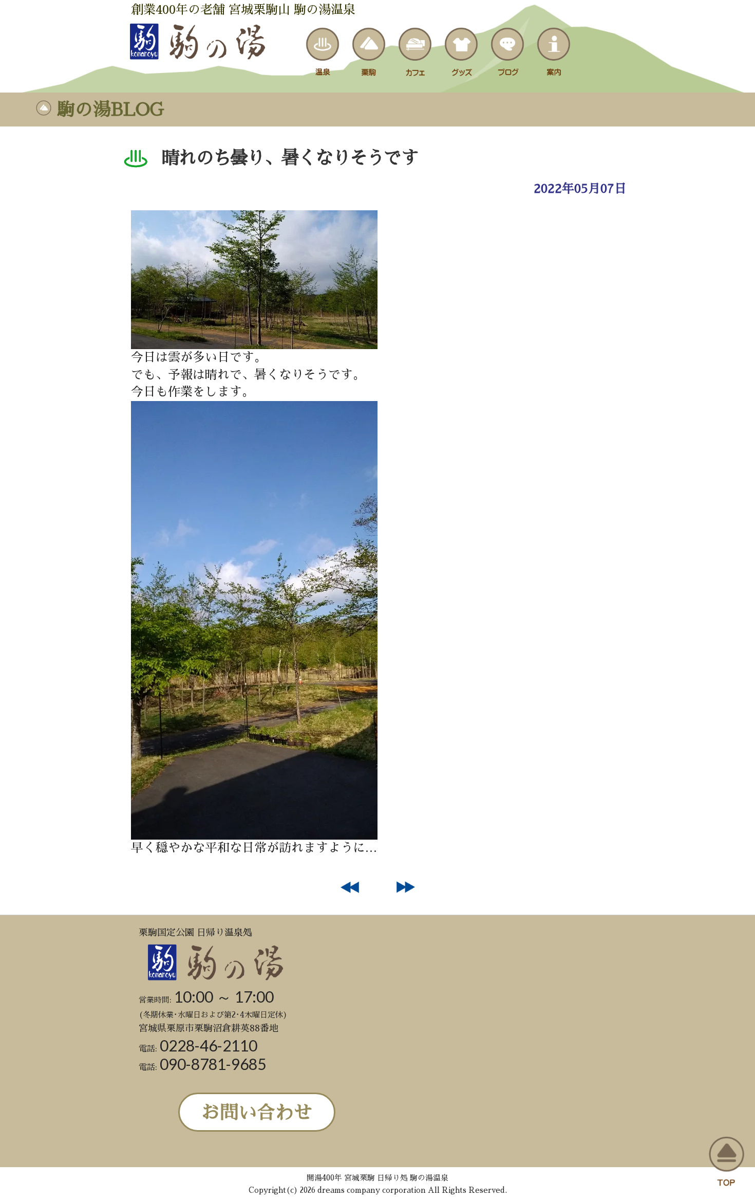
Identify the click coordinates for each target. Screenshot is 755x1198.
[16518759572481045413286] (254, 345)
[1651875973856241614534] (254, 835)
